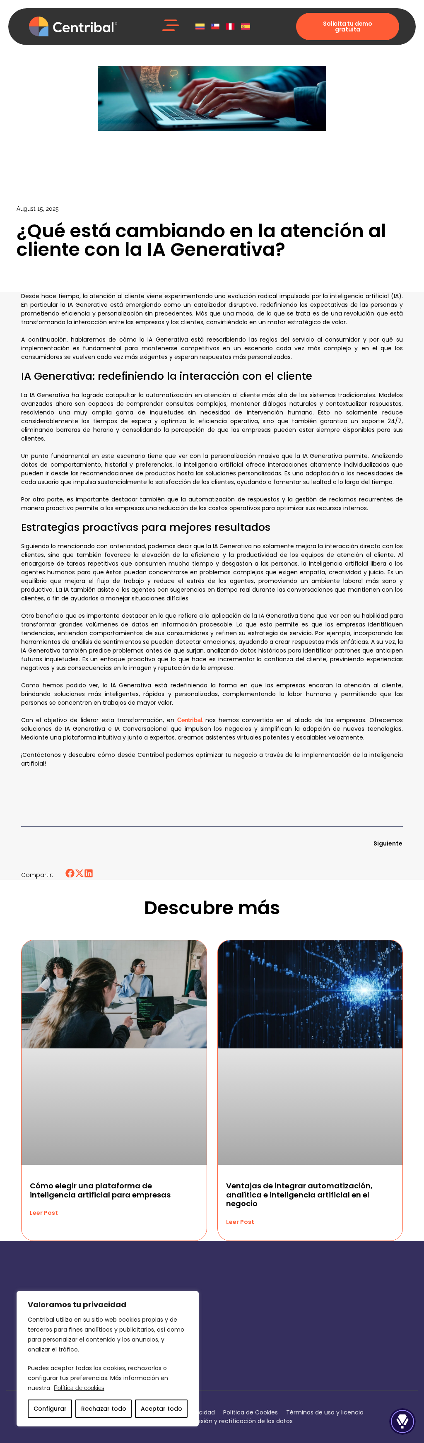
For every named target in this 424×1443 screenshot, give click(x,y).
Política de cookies (79, 1388)
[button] (170, 26)
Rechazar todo (103, 1408)
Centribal (189, 720)
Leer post (44, 1213)
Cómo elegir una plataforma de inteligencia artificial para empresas (100, 1190)
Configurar (50, 1408)
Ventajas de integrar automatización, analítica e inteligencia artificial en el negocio (299, 1194)
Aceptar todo (161, 1408)
